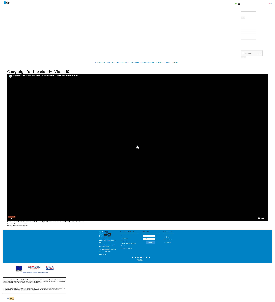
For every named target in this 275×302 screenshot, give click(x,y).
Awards (122, 236)
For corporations (168, 239)
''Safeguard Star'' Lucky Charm (167, 237)
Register (243, 57)
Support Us (160, 62)
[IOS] (238, 4)
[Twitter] (135, 257)
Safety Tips (135, 62)
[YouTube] (141, 257)
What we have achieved (126, 248)
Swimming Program (147, 62)
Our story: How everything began (128, 243)
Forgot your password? (250, 21)
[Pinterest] (144, 257)
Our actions (124, 240)
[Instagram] (138, 257)
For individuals (167, 242)
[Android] (236, 4)
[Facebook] (132, 257)
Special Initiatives (122, 62)
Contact (175, 62)
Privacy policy (140, 259)
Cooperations (124, 238)
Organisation (100, 62)
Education (110, 62)
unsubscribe (140, 260)
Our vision (123, 245)
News (168, 62)
